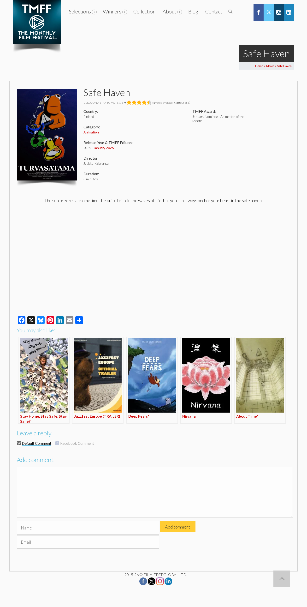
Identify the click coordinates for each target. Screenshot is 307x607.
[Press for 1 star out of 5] (129, 102)
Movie (270, 66)
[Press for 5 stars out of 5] (149, 102)
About (169, 11)
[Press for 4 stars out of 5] (144, 102)
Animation (91, 132)
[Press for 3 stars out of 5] (139, 102)
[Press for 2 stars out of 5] (134, 102)
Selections (80, 11)
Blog (193, 11)
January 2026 (104, 148)
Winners (112, 11)
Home (259, 66)
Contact (213, 11)
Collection (144, 11)
